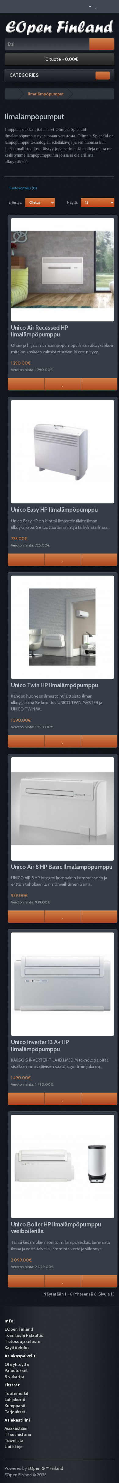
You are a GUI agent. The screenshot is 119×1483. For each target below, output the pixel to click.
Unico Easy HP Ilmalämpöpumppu (54, 509)
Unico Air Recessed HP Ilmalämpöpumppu (39, 331)
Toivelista (14, 1440)
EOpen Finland (19, 1329)
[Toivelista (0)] (96, 6)
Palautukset (16, 1370)
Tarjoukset (15, 1411)
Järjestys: (15, 202)
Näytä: (72, 202)
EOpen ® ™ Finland (45, 1468)
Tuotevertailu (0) (23, 188)
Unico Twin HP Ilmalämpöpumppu (54, 685)
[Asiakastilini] (87, 6)
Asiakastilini (16, 1428)
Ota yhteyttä (17, 1364)
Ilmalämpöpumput (46, 94)
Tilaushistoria (18, 1434)
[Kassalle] (109, 6)
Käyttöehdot (17, 1347)
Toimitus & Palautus (24, 1335)
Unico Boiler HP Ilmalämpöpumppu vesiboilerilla (56, 1228)
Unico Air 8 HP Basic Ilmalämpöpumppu (62, 866)
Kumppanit (15, 1405)
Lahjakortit (15, 1399)
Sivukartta (14, 1376)
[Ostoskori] (102, 6)
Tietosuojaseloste (22, 1341)
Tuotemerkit (16, 1393)
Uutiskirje (14, 1446)
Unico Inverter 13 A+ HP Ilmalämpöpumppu (40, 1046)
